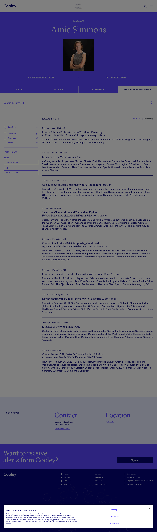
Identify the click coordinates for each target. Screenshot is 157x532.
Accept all (114, 523)
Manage (114, 509)
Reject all (115, 516)
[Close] (149, 508)
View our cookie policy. (59, 521)
